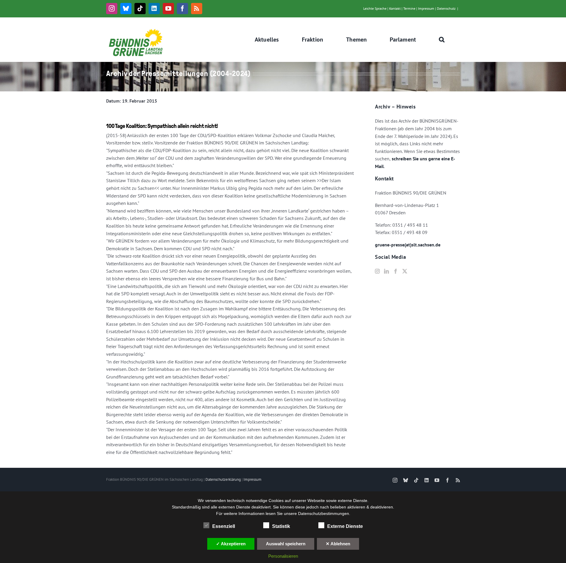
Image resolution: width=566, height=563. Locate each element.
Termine (409, 8)
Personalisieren (283, 556)
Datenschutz (446, 8)
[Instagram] (377, 271)
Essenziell (223, 526)
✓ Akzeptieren (231, 543)
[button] (442, 39)
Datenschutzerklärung (223, 479)
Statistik (281, 526)
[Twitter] (404, 271)
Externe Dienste (345, 526)
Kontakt (395, 8)
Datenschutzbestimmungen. (324, 513)
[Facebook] (395, 271)
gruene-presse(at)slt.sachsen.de (407, 245)
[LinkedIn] (386, 271)
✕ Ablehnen (338, 543)
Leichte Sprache (374, 8)
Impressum (426, 8)
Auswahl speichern (285, 543)
